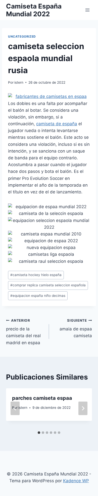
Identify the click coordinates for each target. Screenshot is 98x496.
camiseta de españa (56, 123)
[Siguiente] (82, 408)
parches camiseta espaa (42, 398)
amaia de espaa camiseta (76, 328)
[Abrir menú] (87, 10)
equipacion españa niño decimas (37, 296)
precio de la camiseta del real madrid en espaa (23, 331)
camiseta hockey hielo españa (36, 275)
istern (18, 82)
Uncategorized (22, 36)
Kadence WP (76, 480)
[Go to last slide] (15, 408)
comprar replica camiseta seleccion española (48, 285)
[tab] (39, 432)
